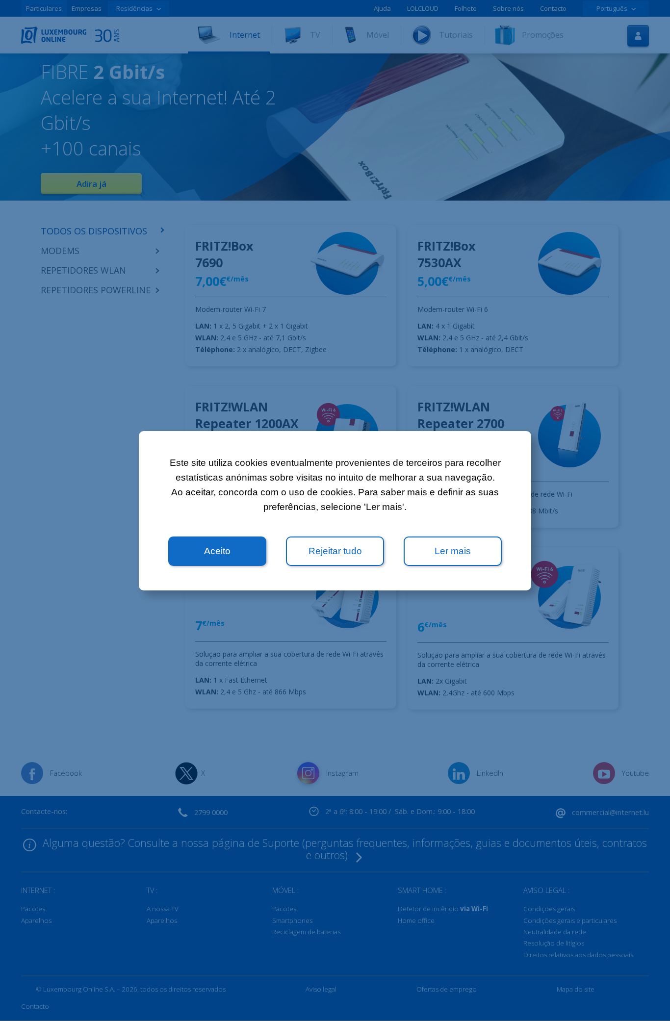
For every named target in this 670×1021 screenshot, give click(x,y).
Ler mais (453, 551)
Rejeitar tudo (335, 551)
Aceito (217, 551)
